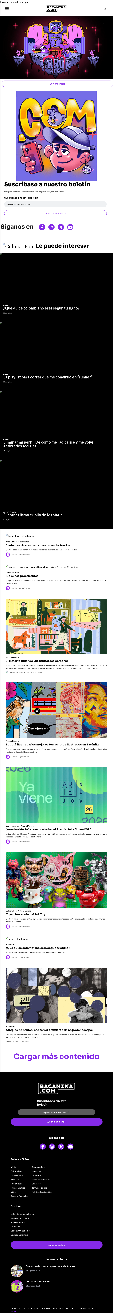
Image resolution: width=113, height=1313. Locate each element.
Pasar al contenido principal (14, 2)
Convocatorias (12, 572)
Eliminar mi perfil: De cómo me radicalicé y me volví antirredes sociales (48, 444)
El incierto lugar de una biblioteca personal (37, 661)
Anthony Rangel (12, 1041)
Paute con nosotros (41, 1179)
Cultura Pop (11, 911)
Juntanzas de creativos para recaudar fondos (38, 545)
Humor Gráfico (18, 1187)
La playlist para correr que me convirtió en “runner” (48, 377)
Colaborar (36, 1175)
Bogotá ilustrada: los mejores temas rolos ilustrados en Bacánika (52, 744)
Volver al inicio (57, 83)
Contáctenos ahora (56, 1244)
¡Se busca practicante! (22, 576)
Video (13, 1192)
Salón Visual (16, 1183)
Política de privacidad (42, 1192)
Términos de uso (39, 1187)
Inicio (13, 1167)
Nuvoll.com (18, 1311)
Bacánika (13, 554)
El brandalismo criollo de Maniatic (32, 515)
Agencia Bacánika (19, 1196)
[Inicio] (56, 9)
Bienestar (24, 542)
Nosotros (36, 1171)
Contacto (36, 1183)
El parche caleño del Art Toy (25, 914)
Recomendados (39, 1167)
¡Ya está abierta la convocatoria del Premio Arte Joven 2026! (49, 829)
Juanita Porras (24, 672)
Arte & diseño (17, 1175)
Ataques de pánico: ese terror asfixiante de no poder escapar (49, 1030)
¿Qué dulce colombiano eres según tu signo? (41, 308)
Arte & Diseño (12, 542)
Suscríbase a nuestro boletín (21, 197)
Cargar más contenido (56, 1057)
